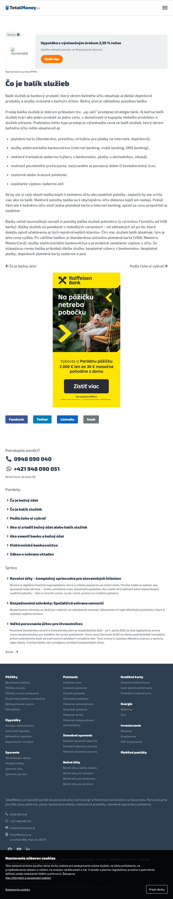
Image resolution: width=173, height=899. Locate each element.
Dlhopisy (126, 730)
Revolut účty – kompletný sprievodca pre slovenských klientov (65, 578)
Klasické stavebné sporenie (80, 740)
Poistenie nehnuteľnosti (78, 703)
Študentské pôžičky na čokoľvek (25, 698)
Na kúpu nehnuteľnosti (19, 725)
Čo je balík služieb (26, 509)
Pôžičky (11, 677)
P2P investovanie (131, 741)
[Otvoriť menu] (164, 7)
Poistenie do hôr (73, 714)
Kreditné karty (132, 677)
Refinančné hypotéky (18, 736)
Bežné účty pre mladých (78, 773)
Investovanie (131, 725)
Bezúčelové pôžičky (17, 682)
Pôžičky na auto (15, 687)
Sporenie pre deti (16, 774)
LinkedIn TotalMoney (27, 849)
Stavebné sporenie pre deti (80, 746)
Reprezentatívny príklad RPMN (21, 72)
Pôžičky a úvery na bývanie (22, 693)
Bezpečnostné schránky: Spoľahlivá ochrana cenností (57, 603)
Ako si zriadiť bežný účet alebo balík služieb (48, 527)
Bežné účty (71, 762)
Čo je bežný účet (22, 266)
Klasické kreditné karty (135, 682)
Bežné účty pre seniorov (78, 783)
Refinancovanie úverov (19, 703)
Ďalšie (9, 651)
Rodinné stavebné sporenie (80, 751)
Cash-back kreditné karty (136, 687)
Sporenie (12, 752)
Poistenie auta (72, 682)
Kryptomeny (128, 736)
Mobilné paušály (134, 752)
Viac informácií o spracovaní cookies (28, 877)
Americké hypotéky (17, 730)
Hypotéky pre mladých (19, 741)
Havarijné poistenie (75, 709)
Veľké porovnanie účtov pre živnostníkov (46, 623)
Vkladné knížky (14, 763)
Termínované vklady (18, 757)
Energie (126, 704)
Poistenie (70, 677)
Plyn (123, 714)
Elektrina (126, 709)
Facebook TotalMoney (9, 849)
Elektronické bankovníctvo (34, 545)
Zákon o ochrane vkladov (32, 554)
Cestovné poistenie (75, 687)
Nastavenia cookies (17, 889)
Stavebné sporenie (77, 735)
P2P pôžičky (12, 709)
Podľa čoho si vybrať (147, 266)
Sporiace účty (14, 768)
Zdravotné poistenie (76, 698)
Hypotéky (12, 720)
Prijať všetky (157, 889)
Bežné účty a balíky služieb (80, 767)
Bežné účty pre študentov (79, 778)
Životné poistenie (74, 693)
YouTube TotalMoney (18, 849)
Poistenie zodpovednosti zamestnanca (78, 722)
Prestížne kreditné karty (136, 693)
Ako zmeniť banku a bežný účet (37, 536)
